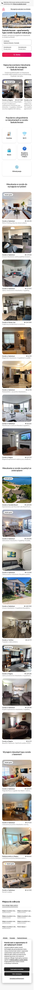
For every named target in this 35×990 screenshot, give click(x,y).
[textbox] (9, 49)
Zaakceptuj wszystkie (16, 969)
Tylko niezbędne (17, 974)
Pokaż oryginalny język (19, 4)
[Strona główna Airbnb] (3, 9)
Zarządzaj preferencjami (17, 978)
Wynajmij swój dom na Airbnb (20, 9)
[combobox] (17, 43)
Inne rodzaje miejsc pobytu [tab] (10, 905)
